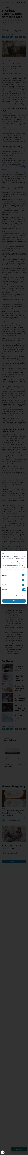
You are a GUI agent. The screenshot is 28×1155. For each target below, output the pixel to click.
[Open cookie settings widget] (3, 1152)
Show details (19, 596)
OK (14, 601)
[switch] (24, 580)
